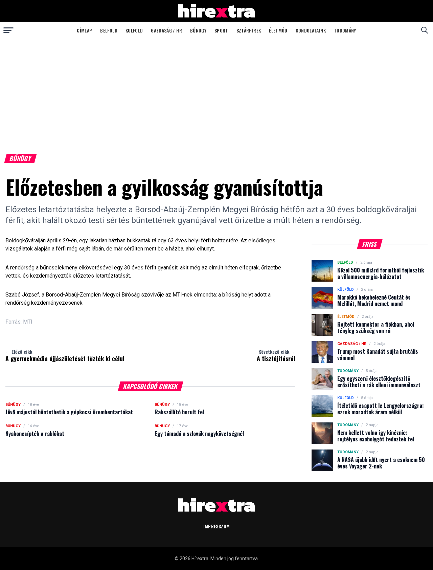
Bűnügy (198, 30)
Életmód (278, 30)
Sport (221, 30)
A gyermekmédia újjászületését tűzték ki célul (64, 355)
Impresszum (216, 526)
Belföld (108, 30)
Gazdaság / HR (166, 30)
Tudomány (345, 30)
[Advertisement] (216, 89)
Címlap (84, 30)
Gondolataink (311, 30)
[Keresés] (424, 30)
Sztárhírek (248, 30)
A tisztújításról (276, 355)
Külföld (134, 30)
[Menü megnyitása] (8, 30)
